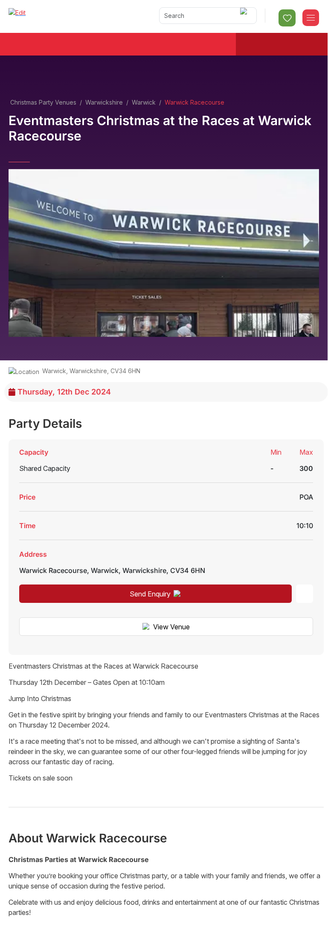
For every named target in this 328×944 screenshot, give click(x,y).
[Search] (245, 15)
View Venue (171, 627)
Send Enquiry (150, 594)
